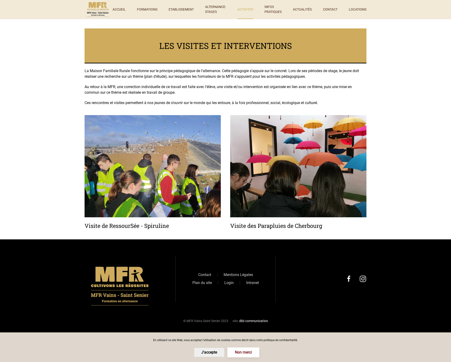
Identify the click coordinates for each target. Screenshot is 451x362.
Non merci (243, 352)
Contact (330, 9)
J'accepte (209, 352)
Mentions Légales (238, 274)
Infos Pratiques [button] (273, 9)
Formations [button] (147, 9)
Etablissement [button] (181, 9)
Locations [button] (357, 9)
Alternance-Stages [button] (215, 9)
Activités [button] (245, 9)
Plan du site (202, 282)
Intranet (252, 282)
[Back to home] (99, 9)
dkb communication (253, 321)
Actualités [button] (302, 9)
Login (229, 282)
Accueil (119, 9)
